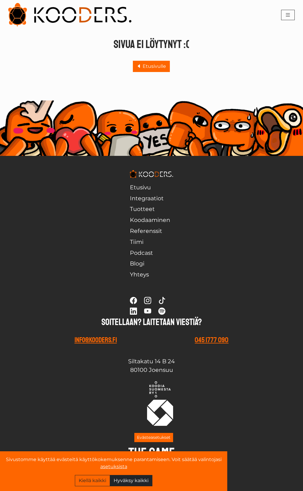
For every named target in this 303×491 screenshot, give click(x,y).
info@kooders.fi (96, 339)
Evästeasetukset (153, 437)
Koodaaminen (150, 219)
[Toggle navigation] (288, 15)
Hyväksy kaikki (131, 480)
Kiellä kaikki (92, 480)
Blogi (137, 263)
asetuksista (113, 466)
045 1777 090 (211, 339)
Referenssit (146, 230)
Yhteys (139, 274)
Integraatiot (147, 198)
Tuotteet (142, 208)
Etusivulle (153, 66)
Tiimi (137, 241)
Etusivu (140, 187)
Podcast (141, 252)
